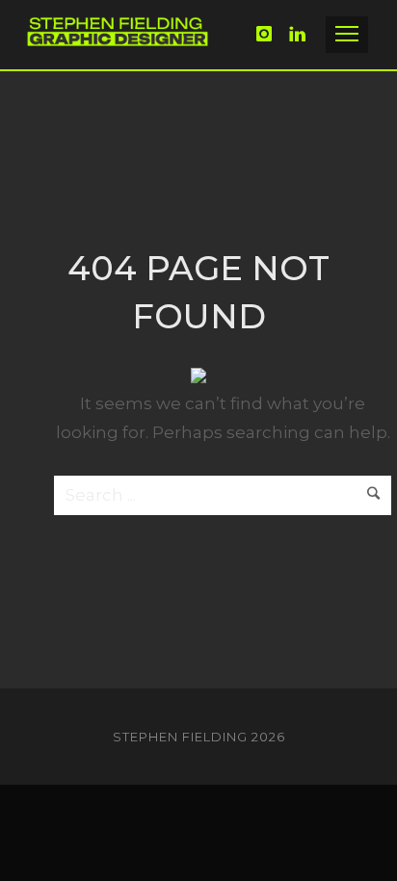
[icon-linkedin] (298, 34)
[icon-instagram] (269, 34)
